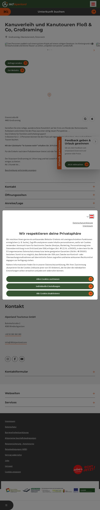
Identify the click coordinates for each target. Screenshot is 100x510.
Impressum (88, 225)
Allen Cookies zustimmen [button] (48, 279)
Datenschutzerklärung (83, 222)
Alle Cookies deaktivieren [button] (48, 293)
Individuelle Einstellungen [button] (48, 286)
